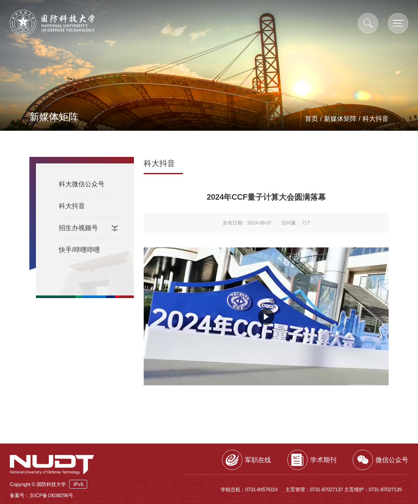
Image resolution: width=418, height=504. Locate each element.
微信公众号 (392, 459)
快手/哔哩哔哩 (79, 249)
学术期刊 (323, 459)
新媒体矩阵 (340, 118)
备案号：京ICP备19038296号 (41, 495)
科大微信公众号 (81, 184)
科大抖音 (375, 118)
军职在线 (258, 459)
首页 (311, 118)
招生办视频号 (78, 227)
